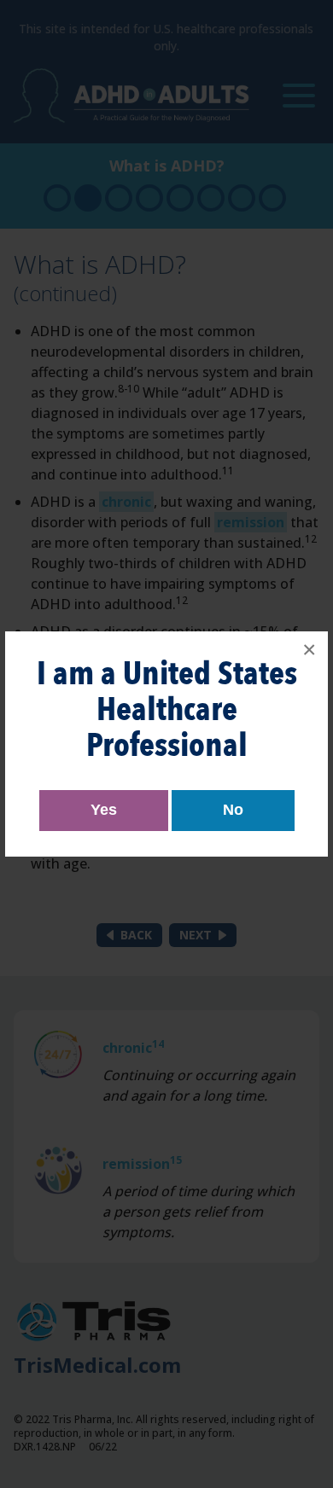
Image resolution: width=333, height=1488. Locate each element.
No (233, 809)
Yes (104, 809)
